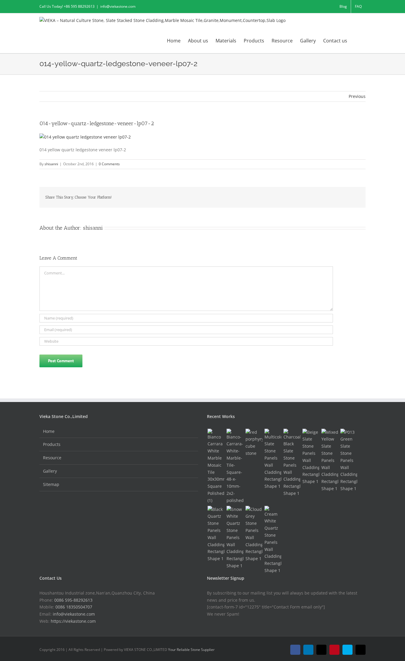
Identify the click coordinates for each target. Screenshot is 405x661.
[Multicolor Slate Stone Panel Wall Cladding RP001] (273, 459)
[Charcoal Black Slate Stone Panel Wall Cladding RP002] (292, 463)
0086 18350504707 (73, 607)
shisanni (51, 163)
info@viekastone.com (117, 6)
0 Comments (109, 163)
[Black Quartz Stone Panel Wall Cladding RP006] (216, 534)
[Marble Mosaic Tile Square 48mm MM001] (235, 466)
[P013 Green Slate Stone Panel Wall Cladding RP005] (349, 460)
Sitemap (51, 484)
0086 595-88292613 (73, 600)
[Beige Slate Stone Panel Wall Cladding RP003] (311, 457)
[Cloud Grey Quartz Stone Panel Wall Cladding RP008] (254, 534)
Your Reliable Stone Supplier (191, 649)
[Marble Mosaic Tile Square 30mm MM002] (216, 466)
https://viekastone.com (73, 621)
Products (51, 444)
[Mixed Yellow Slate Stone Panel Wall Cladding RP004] (330, 460)
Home (49, 431)
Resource (52, 457)
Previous (357, 96)
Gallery (50, 471)
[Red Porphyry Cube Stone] (254, 443)
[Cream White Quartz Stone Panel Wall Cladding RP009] (273, 540)
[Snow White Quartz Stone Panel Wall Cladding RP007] (235, 537)
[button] (356, 40)
